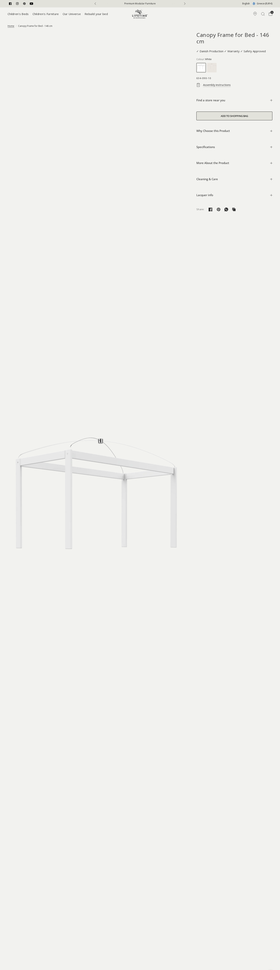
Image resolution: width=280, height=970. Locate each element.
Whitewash (212, 67)
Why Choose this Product (213, 131)
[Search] (263, 13)
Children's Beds (18, 14)
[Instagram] (17, 3)
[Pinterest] (24, 3)
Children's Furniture (46, 14)
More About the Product (212, 163)
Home (11, 26)
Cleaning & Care (207, 179)
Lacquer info (204, 195)
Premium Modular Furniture (140, 3)
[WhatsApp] (226, 209)
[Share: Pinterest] (218, 209)
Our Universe (72, 14)
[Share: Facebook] (210, 209)
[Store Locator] (255, 13)
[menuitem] (19, 13)
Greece (264, 3)
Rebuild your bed (96, 14)
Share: (200, 209)
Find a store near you (210, 100)
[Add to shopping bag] (234, 116)
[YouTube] (31, 3)
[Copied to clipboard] (234, 209)
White (201, 67)
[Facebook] (10, 3)
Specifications (205, 147)
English (246, 3)
